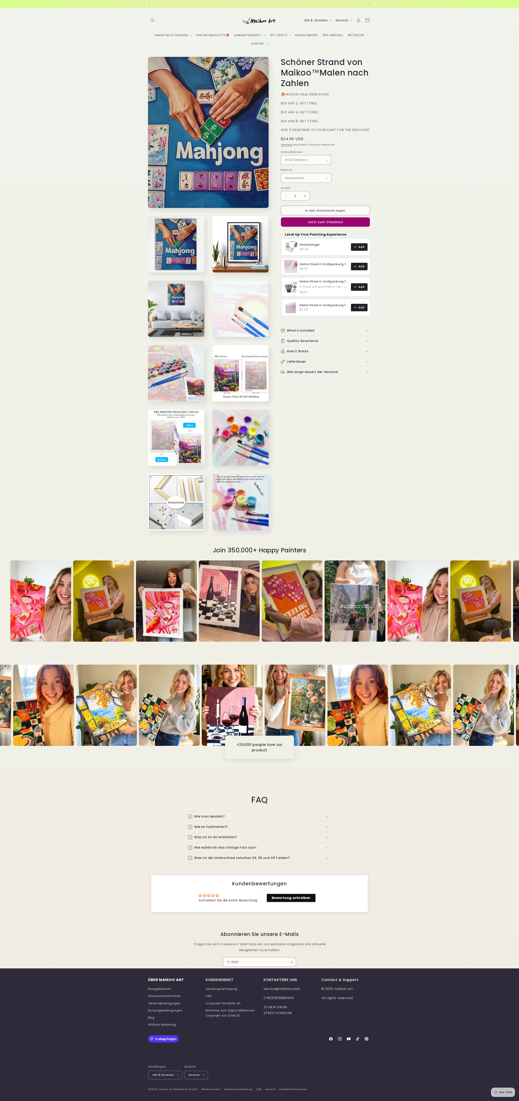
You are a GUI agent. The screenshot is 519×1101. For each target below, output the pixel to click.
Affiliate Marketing (162, 1025)
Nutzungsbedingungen (165, 1010)
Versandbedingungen (164, 1003)
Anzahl (285, 188)
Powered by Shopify (185, 1089)
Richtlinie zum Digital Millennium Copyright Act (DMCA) (230, 1013)
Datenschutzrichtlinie (164, 996)
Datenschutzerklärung (238, 1089)
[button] (152, 20)
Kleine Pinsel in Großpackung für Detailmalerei (324, 264)
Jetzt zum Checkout (325, 222)
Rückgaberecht (159, 989)
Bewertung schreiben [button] (291, 898)
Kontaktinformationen (293, 1089)
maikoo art (166, 1089)
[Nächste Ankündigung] (369, 4)
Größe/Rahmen (292, 152)
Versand (286, 144)
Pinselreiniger (310, 245)
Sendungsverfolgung (221, 989)
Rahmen (286, 170)
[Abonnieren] (291, 962)
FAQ (209, 996)
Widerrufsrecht (211, 1089)
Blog (151, 1018)
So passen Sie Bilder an (223, 1003)
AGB (258, 1089)
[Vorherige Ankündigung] (149, 4)
